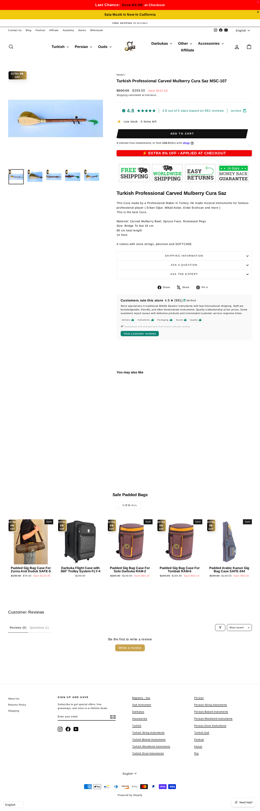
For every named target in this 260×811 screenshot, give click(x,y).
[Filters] (220, 627)
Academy (68, 30)
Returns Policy (17, 704)
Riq (196, 753)
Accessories (209, 43)
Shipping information (184, 255)
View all (129, 505)
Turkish (59, 47)
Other (183, 43)
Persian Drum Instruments (210, 725)
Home (120, 74)
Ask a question (184, 264)
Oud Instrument (141, 704)
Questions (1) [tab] (39, 627)
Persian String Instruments (210, 704)
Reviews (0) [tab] (18, 627)
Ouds (103, 47)
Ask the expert (184, 274)
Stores (82, 30)
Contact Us (15, 30)
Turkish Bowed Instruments (149, 739)
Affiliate (53, 30)
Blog (28, 30)
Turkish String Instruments (148, 732)
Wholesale (96, 30)
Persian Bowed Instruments (211, 711)
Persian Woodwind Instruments (213, 718)
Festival (40, 30)
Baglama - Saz (141, 697)
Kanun (198, 746)
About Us (14, 698)
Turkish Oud (201, 732)
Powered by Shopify (130, 795)
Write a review (130, 647)
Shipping (122, 95)
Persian (82, 47)
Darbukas (160, 43)
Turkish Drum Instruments (148, 753)
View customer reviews (140, 333)
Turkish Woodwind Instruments (151, 746)
